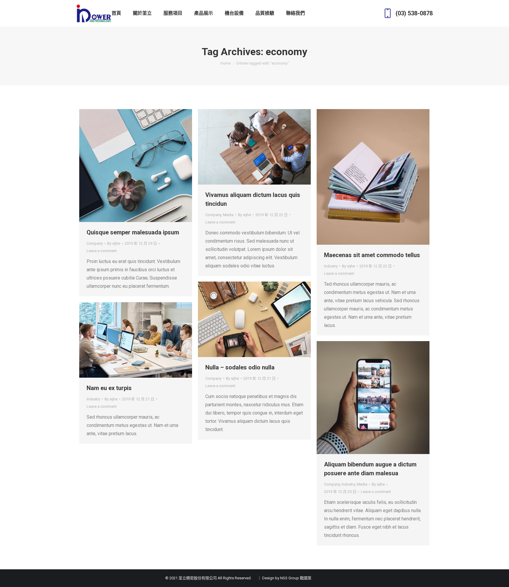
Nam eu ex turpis (109, 388)
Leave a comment (102, 251)
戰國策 (305, 578)
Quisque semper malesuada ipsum (133, 232)
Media (228, 215)
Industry (331, 266)
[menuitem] (116, 13)
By (113, 243)
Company (95, 243)
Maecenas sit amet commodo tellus (372, 255)
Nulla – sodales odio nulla (240, 367)
